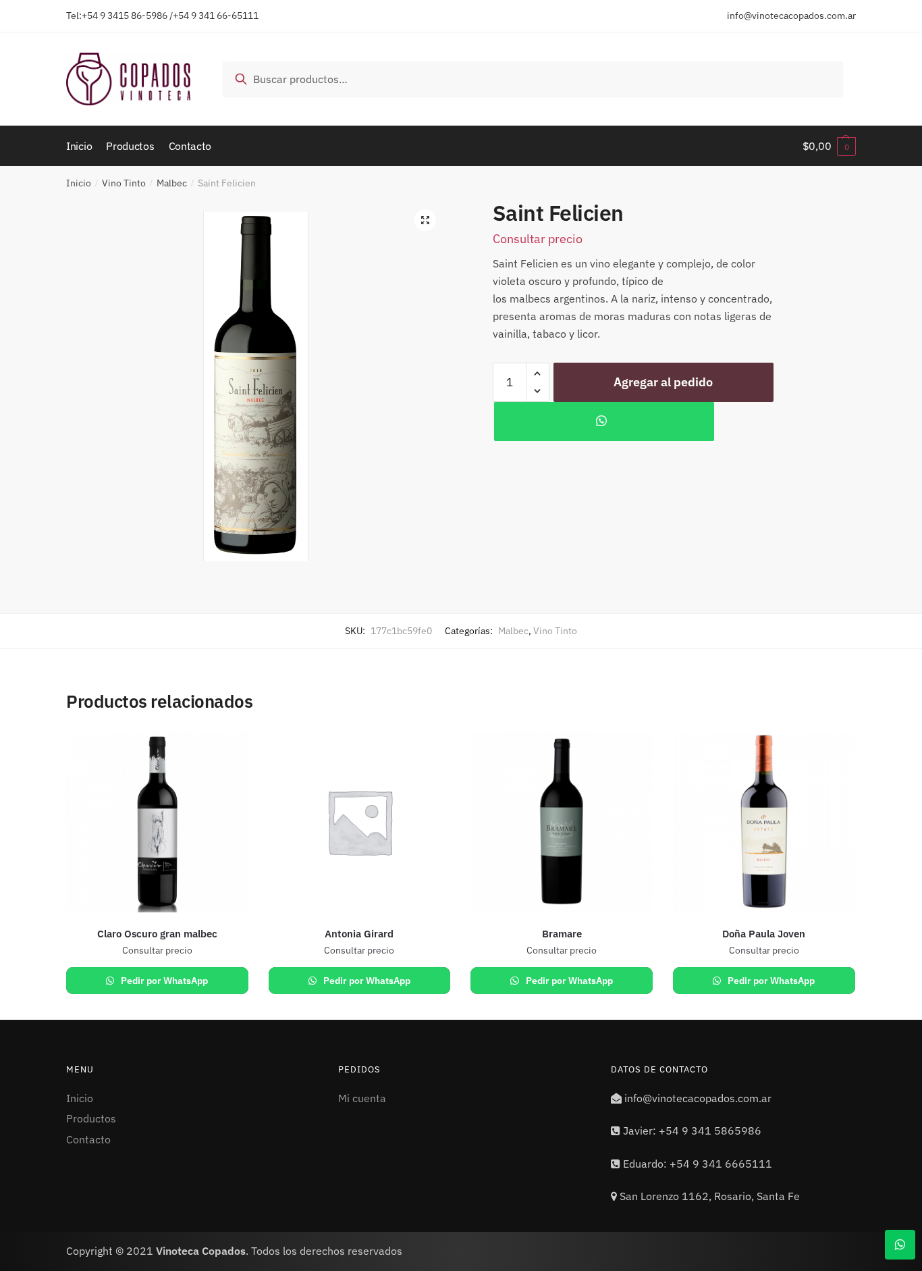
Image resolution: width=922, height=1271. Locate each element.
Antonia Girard (359, 933)
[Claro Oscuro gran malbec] (157, 822)
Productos (91, 1118)
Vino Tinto (124, 183)
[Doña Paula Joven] (764, 822)
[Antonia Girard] (360, 822)
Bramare (562, 933)
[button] (425, 220)
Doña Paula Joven (763, 933)
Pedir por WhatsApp (163, 981)
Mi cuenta (362, 1098)
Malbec (172, 183)
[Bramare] (561, 822)
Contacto (88, 1139)
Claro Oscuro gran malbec (157, 933)
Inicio (78, 183)
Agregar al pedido (663, 382)
